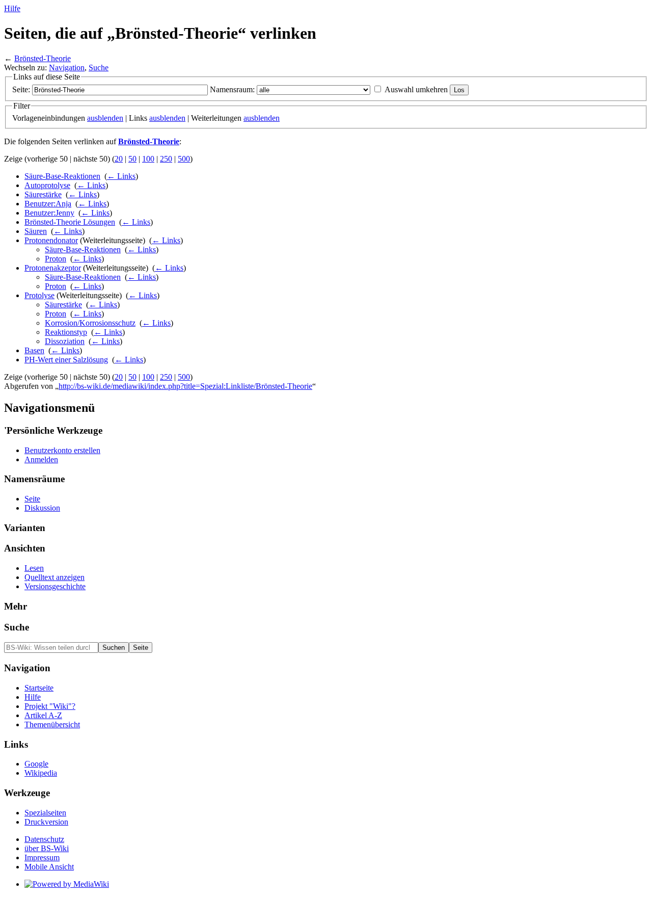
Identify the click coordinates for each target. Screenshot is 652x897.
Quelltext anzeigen (54, 577)
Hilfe (12, 8)
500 (184, 158)
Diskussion (42, 508)
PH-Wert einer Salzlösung (66, 359)
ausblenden (105, 118)
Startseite (38, 687)
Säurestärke (43, 194)
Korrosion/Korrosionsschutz (90, 323)
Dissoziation (65, 341)
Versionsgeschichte (55, 586)
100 (148, 158)
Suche (98, 67)
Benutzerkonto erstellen (62, 450)
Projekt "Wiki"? (49, 706)
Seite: (21, 89)
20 (119, 158)
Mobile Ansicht (49, 866)
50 (132, 158)
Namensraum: (232, 89)
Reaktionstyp (66, 332)
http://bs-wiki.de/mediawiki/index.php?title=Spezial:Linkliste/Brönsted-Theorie (185, 386)
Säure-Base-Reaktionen (62, 176)
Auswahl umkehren (416, 89)
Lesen (34, 568)
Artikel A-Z (43, 715)
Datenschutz (44, 839)
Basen (34, 350)
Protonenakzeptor (52, 267)
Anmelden (41, 459)
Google (36, 763)
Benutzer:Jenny (49, 212)
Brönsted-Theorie (42, 58)
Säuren (35, 231)
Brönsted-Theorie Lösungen (69, 222)
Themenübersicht (52, 724)
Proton (55, 258)
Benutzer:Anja (47, 203)
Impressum (42, 857)
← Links (121, 176)
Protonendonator (51, 240)
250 (166, 158)
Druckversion (46, 821)
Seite (32, 498)
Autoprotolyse (47, 185)
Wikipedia (40, 773)
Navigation (67, 67)
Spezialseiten (45, 812)
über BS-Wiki (46, 848)
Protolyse (39, 295)
